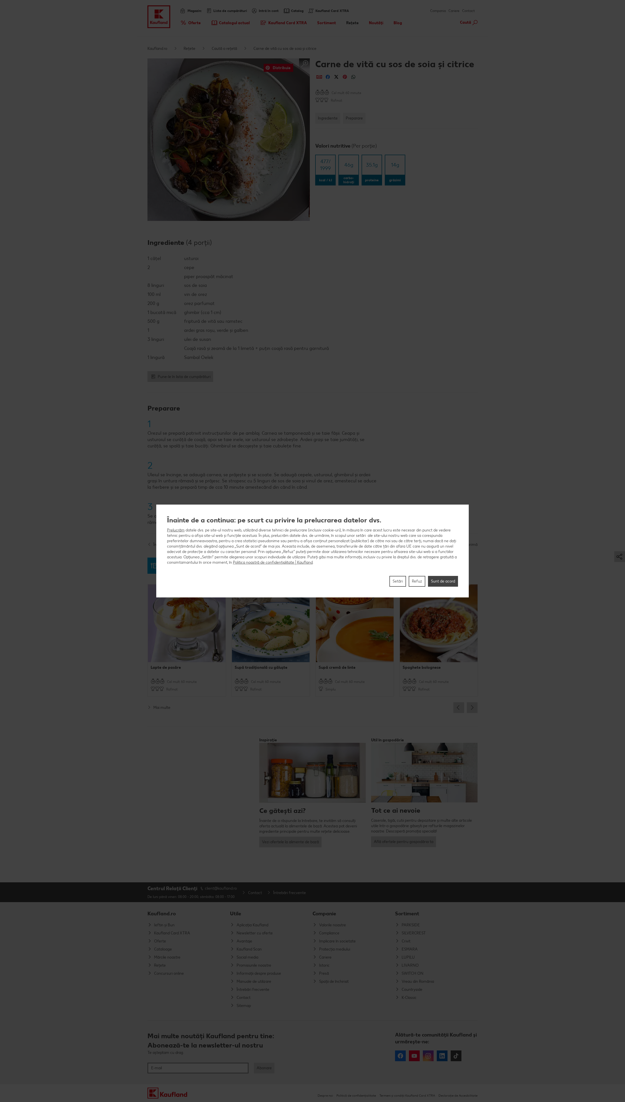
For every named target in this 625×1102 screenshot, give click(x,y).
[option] (187, 640)
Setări (398, 581)
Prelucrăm (176, 530)
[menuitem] (190, 22)
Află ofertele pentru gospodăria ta (403, 841)
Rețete (189, 48)
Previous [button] (458, 707)
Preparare (354, 118)
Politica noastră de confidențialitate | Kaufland (273, 562)
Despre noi (325, 1095)
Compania (438, 11)
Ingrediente (328, 118)
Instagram (428, 1055)
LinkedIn (442, 1055)
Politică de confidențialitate (356, 1095)
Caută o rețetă (224, 48)
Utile (235, 913)
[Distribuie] (319, 77)
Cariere (453, 11)
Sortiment (407, 913)
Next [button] (472, 707)
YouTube (414, 1055)
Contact (468, 11)
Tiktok (456, 1055)
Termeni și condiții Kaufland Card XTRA (407, 1095)
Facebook (400, 1055)
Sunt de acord (443, 581)
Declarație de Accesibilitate (458, 1095)
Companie (324, 913)
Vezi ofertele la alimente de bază (290, 842)
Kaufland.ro (157, 48)
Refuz (417, 581)
